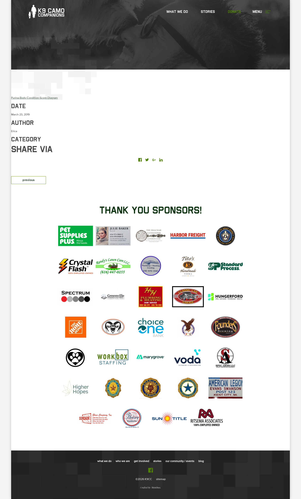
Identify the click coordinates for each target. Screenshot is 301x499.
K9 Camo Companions (46, 12)
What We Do (177, 12)
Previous (28, 180)
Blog (201, 461)
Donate (234, 12)
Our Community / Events (179, 461)
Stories (208, 12)
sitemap (161, 479)
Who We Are (123, 461)
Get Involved (141, 461)
